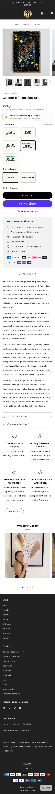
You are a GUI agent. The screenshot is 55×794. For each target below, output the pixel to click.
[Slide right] (50, 82)
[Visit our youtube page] (20, 708)
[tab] (22, 587)
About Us (7, 670)
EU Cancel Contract (11, 693)
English (26, 768)
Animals (6, 633)
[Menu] (4, 13)
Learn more (14, 511)
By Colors (7, 624)
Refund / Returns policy (13, 652)
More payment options (27, 211)
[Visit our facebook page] (3, 708)
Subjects (6, 619)
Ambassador (9, 689)
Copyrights (8, 666)
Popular (6, 610)
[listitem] (27, 4)
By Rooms (7, 628)
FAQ (4, 679)
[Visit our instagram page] (9, 708)
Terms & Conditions (11, 656)
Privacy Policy (9, 661)
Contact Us (8, 675)
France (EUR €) (26, 764)
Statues (6, 638)
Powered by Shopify (27, 787)
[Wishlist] (40, 13)
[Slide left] (4, 82)
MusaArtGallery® (10, 93)
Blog (5, 684)
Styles (5, 614)
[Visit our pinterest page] (14, 708)
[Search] (46, 13)
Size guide (47, 124)
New (5, 605)
